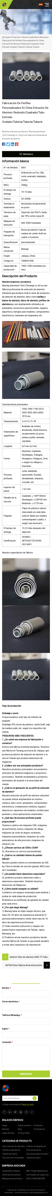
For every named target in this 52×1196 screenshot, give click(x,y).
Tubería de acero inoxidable (33, 1158)
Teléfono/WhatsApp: (12, 1015)
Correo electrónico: (11, 1001)
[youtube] (21, 1112)
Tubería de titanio (9, 1154)
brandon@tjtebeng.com (39, 1193)
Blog (20, 1129)
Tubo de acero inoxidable (13, 1158)
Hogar (7, 37)
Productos (15, 37)
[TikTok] (32, 1112)
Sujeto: (6, 1029)
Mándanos (28, 154)
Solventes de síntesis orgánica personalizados (13, 1175)
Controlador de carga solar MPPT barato (37, 1175)
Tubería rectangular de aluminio (36, 1146)
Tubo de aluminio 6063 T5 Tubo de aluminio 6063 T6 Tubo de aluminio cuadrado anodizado (32, 957)
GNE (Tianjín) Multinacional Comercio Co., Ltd (37, 1171)
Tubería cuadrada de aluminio (34, 37)
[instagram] (26, 1112)
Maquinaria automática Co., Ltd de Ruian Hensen (13, 1179)
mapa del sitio (8, 1133)
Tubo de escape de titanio (37, 1154)
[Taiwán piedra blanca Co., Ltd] (4, 4)
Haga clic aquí (28, 1104)
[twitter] (15, 1112)
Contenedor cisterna (11, 1171)
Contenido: (7, 1042)
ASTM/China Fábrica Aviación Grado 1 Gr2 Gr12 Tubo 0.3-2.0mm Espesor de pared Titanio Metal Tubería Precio (18, 965)
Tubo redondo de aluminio (13, 1146)
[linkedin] (10, 1112)
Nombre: (6, 988)
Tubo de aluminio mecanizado (33, 1150)
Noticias (5, 1129)
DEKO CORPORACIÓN (35, 1178)
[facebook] (4, 1112)
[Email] (34, 1098)
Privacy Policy (24, 1133)
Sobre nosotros (24, 1125)
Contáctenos (39, 1129)
